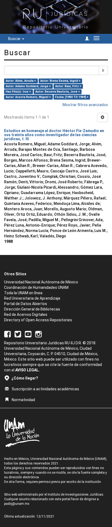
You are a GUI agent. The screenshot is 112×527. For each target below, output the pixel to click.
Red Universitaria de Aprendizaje (32, 298)
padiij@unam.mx (16, 504)
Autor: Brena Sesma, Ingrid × (60, 81)
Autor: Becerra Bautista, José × (57, 91)
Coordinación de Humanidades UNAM (36, 287)
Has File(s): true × (18, 91)
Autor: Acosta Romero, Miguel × (28, 97)
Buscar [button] (14, 39)
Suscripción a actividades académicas (45, 389)
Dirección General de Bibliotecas (32, 309)
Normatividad (23, 400)
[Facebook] (7, 334)
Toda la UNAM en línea (23, 293)
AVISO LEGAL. (27, 370)
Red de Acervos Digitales (25, 314)
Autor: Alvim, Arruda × (21, 81)
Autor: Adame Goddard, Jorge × (28, 86)
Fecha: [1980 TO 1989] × (71, 97)
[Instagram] (38, 334)
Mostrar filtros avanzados (85, 105)
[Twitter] (17, 334)
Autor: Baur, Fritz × (68, 86)
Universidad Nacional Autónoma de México (41, 282)
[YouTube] (28, 334)
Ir (103, 70)
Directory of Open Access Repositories (38, 320)
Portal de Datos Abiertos (25, 304)
